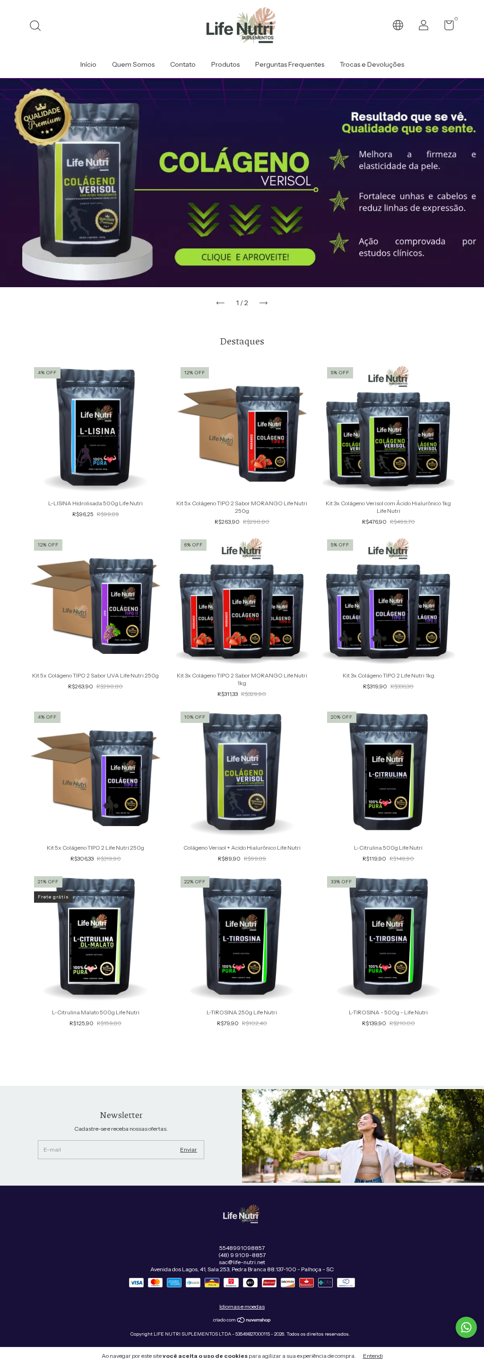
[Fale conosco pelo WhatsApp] (466, 1327)
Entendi (373, 1355)
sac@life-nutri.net (242, 1262)
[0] (445, 27)
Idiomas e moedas (242, 1306)
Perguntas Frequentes (289, 64)
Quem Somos (133, 64)
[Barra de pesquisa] (38, 26)
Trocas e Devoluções (372, 64)
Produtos (225, 64)
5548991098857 (242, 1247)
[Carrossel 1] (242, 182)
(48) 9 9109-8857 (242, 1254)
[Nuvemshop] (242, 1321)
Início (88, 64)
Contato (183, 64)
